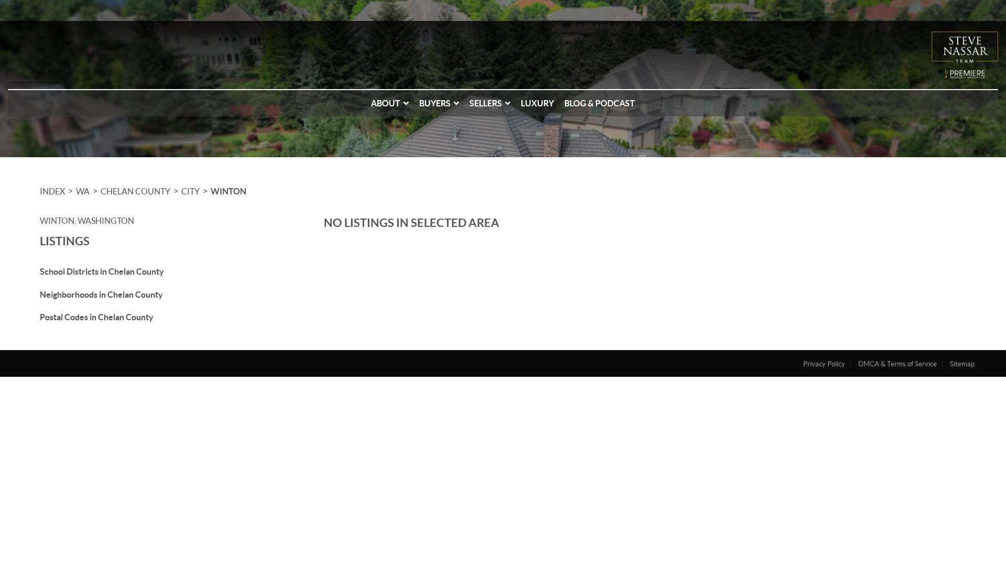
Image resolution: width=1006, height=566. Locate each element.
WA (83, 191)
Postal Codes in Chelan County (97, 317)
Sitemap (962, 364)
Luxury (537, 103)
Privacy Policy (824, 364)
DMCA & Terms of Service (897, 364)
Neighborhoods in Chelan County (101, 294)
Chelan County (135, 191)
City (190, 191)
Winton (228, 191)
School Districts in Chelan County (102, 271)
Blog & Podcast (599, 103)
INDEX (52, 191)
